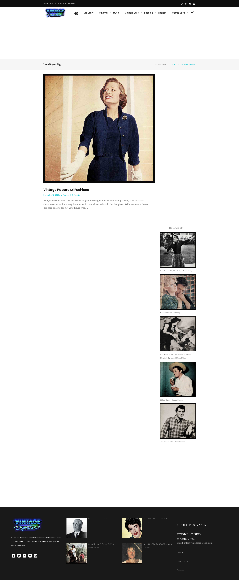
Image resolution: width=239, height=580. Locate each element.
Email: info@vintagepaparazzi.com (194, 542)
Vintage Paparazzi (162, 64)
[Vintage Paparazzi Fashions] (99, 128)
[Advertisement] (119, 38)
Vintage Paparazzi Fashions (66, 189)
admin (77, 195)
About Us (180, 570)
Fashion (66, 195)
